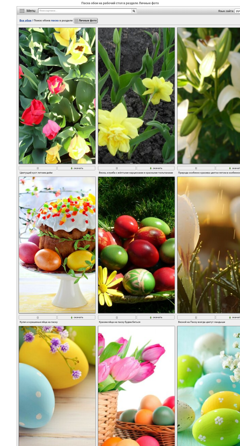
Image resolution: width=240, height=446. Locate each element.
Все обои (25, 20)
